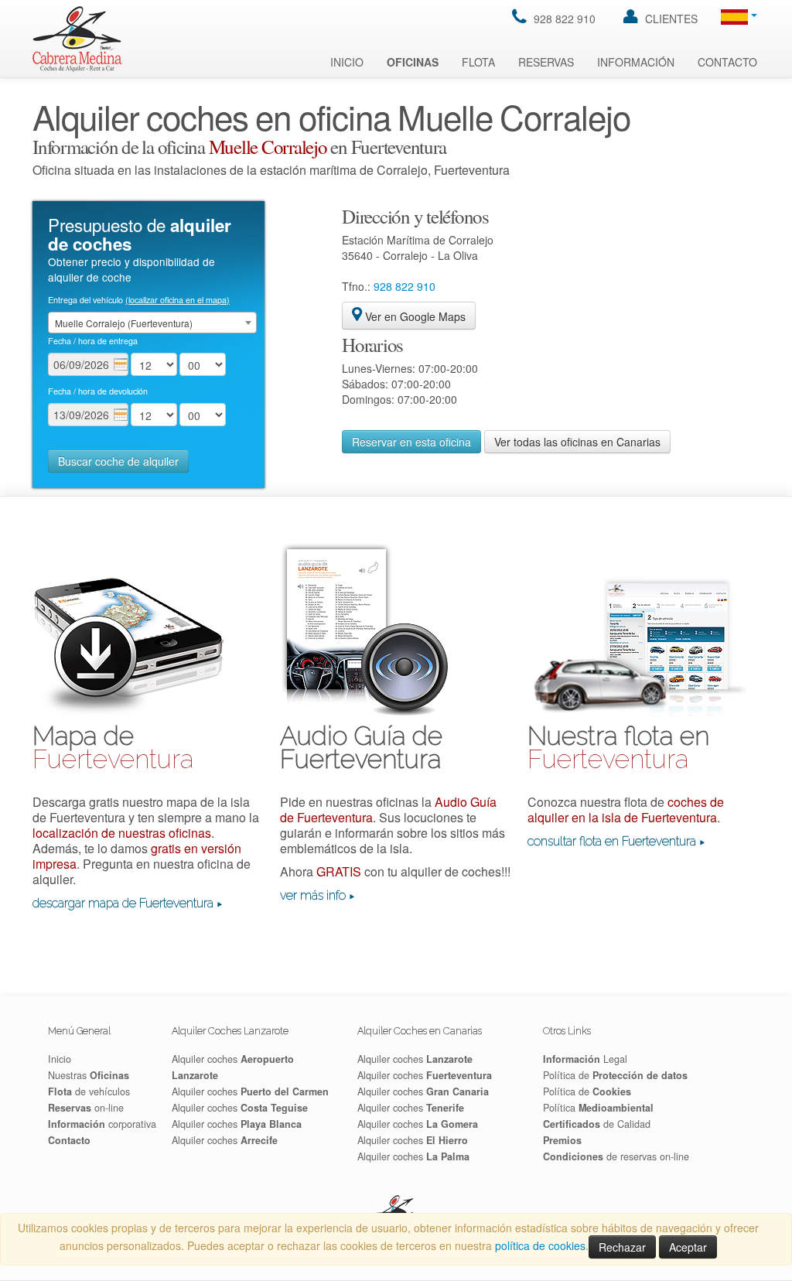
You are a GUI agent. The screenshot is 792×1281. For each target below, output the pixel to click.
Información (635, 62)
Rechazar (622, 1247)
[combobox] (152, 322)
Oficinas (413, 62)
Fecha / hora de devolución (98, 391)
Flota (478, 62)
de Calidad (596, 1124)
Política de (615, 1075)
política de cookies (540, 1245)
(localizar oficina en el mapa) (177, 300)
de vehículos (89, 1091)
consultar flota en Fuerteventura (611, 841)
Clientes (670, 18)
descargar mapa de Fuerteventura (122, 903)
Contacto (727, 62)
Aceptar (688, 1247)
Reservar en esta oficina (411, 441)
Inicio (347, 62)
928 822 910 (563, 18)
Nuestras (88, 1075)
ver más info (313, 895)
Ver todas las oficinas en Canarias (577, 441)
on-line (86, 1108)
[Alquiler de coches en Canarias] (77, 38)
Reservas (546, 62)
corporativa (102, 1124)
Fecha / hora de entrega (93, 341)
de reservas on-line (616, 1156)
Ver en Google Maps (414, 316)
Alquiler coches (250, 1091)
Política (598, 1108)
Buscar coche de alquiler (118, 461)
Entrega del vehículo (139, 300)
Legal (585, 1059)
